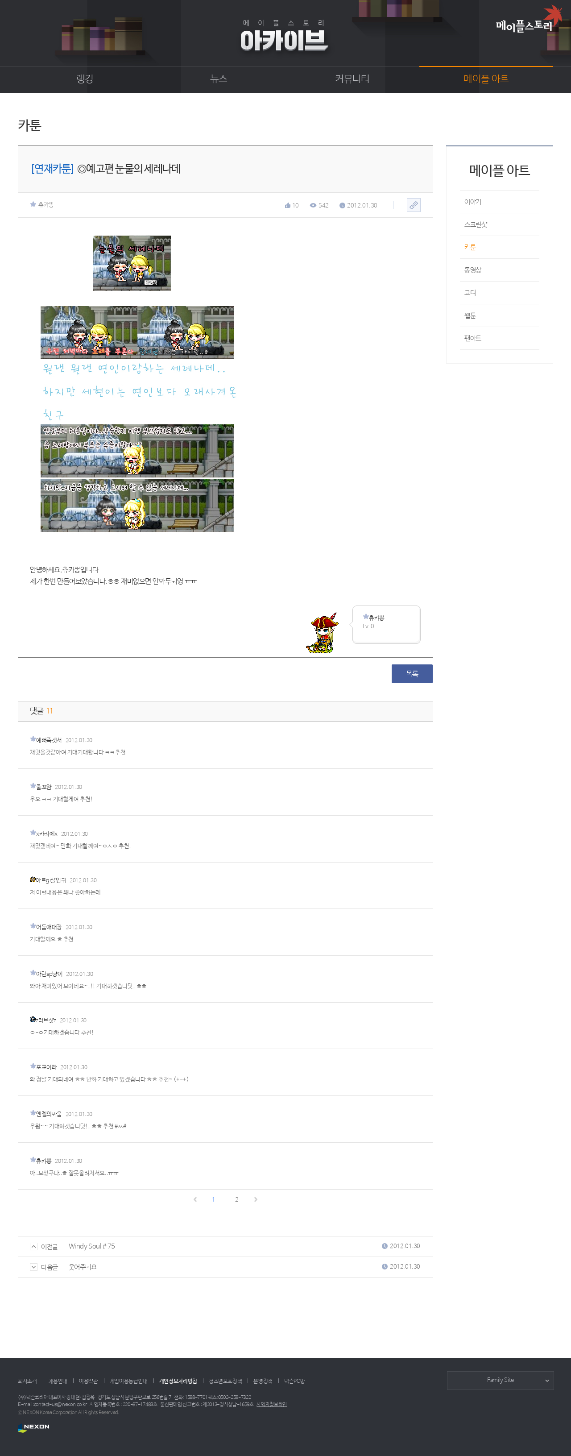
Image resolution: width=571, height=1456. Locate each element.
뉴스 (219, 79)
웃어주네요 (83, 1267)
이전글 (49, 1247)
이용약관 (88, 1381)
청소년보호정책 (225, 1381)
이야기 (472, 202)
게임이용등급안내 (129, 1381)
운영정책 (263, 1381)
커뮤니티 (352, 79)
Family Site (500, 1380)
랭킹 (85, 79)
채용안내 (58, 1381)
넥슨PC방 (294, 1381)
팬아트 (472, 338)
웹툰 (470, 315)
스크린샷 (475, 224)
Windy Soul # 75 (92, 1246)
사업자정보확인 (272, 1404)
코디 (470, 293)
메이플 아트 (486, 79)
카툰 (470, 247)
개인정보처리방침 (178, 1381)
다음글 (49, 1267)
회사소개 (27, 1381)
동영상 (472, 270)
